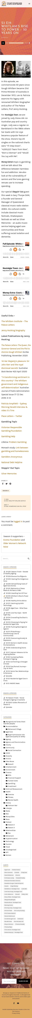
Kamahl (18, 894)
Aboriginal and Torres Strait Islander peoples (14, 723)
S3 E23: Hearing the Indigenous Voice (15, 580)
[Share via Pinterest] (10, 484)
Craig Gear (24, 872)
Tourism (9, 844)
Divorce (8, 759)
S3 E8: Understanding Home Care (14, 649)
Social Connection (14, 750)
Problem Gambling (17, 442)
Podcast (8, 822)
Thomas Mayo (8, 927)
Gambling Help (8, 436)
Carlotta (17, 872)
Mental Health (13, 800)
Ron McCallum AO (18, 921)
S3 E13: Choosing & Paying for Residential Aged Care (15, 623)
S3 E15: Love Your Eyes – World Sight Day (15, 614)
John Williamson (9, 894)
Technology (10, 841)
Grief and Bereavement (14, 789)
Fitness (10, 797)
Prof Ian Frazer (8, 910)
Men (7, 814)
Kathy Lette (25, 894)
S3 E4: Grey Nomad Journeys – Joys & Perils (15, 667)
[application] (16, 43)
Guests (6, 886)
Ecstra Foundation (12, 540)
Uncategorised (11, 850)
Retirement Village (14, 729)
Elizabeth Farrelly (20, 878)
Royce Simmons (9, 924)
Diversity (9, 756)
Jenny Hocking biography (13, 330)
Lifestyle (9, 808)
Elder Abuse (10, 761)
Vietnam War (12, 805)
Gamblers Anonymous (11, 456)
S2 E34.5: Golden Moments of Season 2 (15, 703)
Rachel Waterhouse (10, 916)
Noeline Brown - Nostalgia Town (13, 902)
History (8, 803)
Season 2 (11, 825)
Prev (7, 499)
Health (8, 792)
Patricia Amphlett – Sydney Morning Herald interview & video (14, 407)
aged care (7, 869)
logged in (18, 521)
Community (10, 748)
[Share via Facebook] (2, 484)
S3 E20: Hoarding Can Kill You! (15, 506)
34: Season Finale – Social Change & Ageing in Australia (14, 699)
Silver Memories (9, 473)
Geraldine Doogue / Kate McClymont (14, 883)
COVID (8, 753)
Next (5, 505)
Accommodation (12, 726)
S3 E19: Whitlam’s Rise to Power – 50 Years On (15, 597)
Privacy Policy (16, 1013)
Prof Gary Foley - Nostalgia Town (13, 908)
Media (8, 811)
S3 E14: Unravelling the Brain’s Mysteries (15, 618)
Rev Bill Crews (8, 921)
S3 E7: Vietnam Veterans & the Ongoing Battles (15, 653)
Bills (9, 775)
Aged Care (9, 732)
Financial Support (14, 778)
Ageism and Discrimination (15, 742)
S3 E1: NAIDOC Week (13, 683)
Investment (12, 786)
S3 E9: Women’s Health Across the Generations (15, 644)
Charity (8, 745)
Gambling (11, 783)
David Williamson (9, 875)
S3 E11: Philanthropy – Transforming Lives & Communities (12, 633)
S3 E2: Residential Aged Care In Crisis (15, 680)
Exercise (11, 794)
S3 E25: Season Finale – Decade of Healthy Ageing (15, 573)
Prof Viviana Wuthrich (10, 913)
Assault (10, 764)
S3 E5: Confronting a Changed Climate (15, 663)
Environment (10, 770)
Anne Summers (9, 872)
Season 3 (4, 37)
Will (7, 852)
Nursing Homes (9, 905)
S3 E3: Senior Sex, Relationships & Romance (16, 672)
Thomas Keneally (20, 924)
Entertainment (11, 767)
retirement (20, 918)
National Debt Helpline (11, 462)
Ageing (8, 739)
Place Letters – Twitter (11, 416)
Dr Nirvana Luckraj (9, 878)
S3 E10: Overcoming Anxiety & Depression (15, 639)
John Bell (24, 888)
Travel (8, 847)
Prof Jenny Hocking (20, 910)
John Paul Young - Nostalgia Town (13, 891)
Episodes (9, 676)
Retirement (10, 836)
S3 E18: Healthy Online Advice (15, 501)
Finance (8, 772)
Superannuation (12, 839)
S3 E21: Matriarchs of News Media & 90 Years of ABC (14, 589)
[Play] (3, 43)
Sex (9, 833)
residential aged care (10, 918)
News (8, 819)
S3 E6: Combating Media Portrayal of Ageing (13, 658)
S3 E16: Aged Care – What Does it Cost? (15, 609)
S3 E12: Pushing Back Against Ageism (15, 628)
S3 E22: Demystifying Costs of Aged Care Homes (15, 585)
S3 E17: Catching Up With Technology (13, 604)
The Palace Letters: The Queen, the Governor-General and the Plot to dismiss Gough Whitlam (16, 348)
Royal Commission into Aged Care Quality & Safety (15, 736)
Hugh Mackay (14, 886)
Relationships (11, 830)
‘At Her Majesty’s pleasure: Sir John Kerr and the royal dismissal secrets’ (15, 364)
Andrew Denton (16, 869)
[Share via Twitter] (6, 484)
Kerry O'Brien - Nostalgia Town (12, 897)
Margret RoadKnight (10, 899)
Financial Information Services (12, 880)
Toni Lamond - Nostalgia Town (12, 929)
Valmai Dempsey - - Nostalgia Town (14, 932)
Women (8, 855)
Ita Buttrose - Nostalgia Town (12, 888)
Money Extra (10, 817)
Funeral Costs (13, 781)
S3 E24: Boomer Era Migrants (16, 576)
